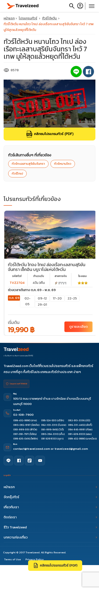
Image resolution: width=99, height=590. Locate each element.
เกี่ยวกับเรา (11, 507)
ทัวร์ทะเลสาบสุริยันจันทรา (28, 163)
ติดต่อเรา (10, 517)
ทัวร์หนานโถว (62, 163)
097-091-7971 (21, 434)
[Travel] (23, 5)
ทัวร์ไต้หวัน (49, 18)
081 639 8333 (49, 438)
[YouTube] (40, 460)
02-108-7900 (23, 414)
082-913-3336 (76, 420)
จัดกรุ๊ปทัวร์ (11, 497)
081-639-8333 (76, 434)
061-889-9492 (49, 429)
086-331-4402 (76, 425)
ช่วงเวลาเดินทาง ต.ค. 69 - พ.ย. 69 (32, 289)
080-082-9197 (21, 425)
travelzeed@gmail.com (71, 448)
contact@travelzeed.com (32, 448)
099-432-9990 (21, 420)
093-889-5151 (21, 429)
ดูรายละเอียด (78, 326)
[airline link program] (61, 282)
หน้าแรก (9, 18)
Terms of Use (12, 559)
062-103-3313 (49, 425)
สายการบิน (61, 276)
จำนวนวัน (38, 276)
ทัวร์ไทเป (17, 173)
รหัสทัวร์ (17, 276)
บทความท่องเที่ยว (16, 537)
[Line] (8, 460)
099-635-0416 (21, 438)
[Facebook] (19, 460)
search (71, 6)
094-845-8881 (76, 429)
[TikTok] (29, 460)
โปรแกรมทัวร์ (28, 18)
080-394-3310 (49, 434)
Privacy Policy (34, 559)
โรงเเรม (82, 276)
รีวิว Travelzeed (15, 527)
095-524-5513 (48, 420)
